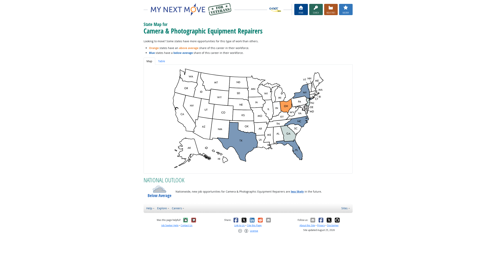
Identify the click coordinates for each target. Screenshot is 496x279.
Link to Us (239, 225)
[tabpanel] (248, 119)
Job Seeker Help (169, 225)
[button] (159, 189)
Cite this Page (254, 225)
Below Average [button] (159, 195)
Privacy (321, 225)
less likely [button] (297, 191)
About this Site (307, 225)
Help (149, 208)
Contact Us (186, 225)
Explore (162, 208)
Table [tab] (161, 61)
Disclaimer (333, 225)
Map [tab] (149, 61)
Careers (177, 208)
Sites (344, 208)
